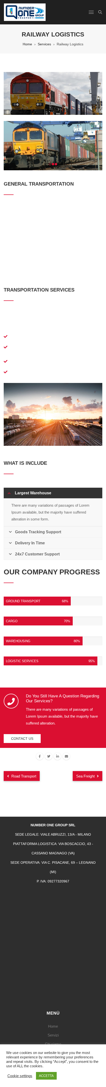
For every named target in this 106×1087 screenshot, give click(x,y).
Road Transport (23, 776)
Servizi (53, 1035)
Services (44, 44)
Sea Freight (86, 776)
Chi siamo (53, 1044)
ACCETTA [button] (46, 1076)
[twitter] (48, 756)
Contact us (22, 739)
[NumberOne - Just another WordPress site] (24, 12)
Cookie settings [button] (19, 1076)
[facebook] (39, 756)
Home (27, 44)
